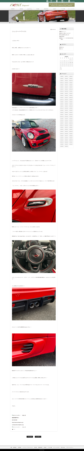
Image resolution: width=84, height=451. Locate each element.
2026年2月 (61, 80)
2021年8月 (61, 118)
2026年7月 (66, 76)
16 (72, 62)
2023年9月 (70, 99)
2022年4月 (66, 112)
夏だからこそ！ (63, 31)
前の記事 (30, 436)
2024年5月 (61, 95)
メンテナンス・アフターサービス (27, 447)
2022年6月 (70, 110)
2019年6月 (70, 135)
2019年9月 (70, 133)
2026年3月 (70, 78)
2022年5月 (61, 112)
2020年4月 (66, 129)
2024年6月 (70, 93)
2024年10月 (66, 91)
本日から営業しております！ (66, 33)
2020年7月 (66, 127)
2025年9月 (70, 82)
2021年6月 (70, 118)
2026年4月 (66, 78)
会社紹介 (45, 447)
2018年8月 (61, 144)
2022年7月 (66, 110)
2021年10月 (66, 116)
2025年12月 (71, 80)
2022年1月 (66, 114)
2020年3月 (70, 129)
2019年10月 (66, 133)
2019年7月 (66, 135)
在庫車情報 (14, 447)
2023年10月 (66, 99)
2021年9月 (70, 116)
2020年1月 (66, 131)
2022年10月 (66, 108)
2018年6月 (70, 144)
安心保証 (35, 447)
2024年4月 (66, 95)
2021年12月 (71, 114)
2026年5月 (61, 78)
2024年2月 (61, 97)
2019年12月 (71, 131)
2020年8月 (61, 127)
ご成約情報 (19, 447)
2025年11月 (62, 82)
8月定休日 (62, 36)
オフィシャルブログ (56, 447)
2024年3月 (70, 95)
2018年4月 (66, 146)
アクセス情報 (50, 447)
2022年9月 (70, 108)
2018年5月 (61, 146)
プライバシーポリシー (69, 447)
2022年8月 (61, 110)
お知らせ (62, 47)
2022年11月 (62, 108)
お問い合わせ (63, 447)
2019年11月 (62, 133)
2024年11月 (62, 91)
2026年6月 (70, 76)
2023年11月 (62, 99)
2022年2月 (61, 114)
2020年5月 (61, 129)
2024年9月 (70, 91)
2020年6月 (70, 127)
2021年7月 (66, 118)
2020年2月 (61, 131)
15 (70, 62)
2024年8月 (61, 93)
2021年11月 (62, 116)
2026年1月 (66, 80)
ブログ (12, 22)
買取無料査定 (40, 447)
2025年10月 (66, 82)
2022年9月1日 (54, 29)
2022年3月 (70, 112)
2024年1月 (66, 97)
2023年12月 (71, 97)
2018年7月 (66, 144)
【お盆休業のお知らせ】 (65, 34)
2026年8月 (61, 76)
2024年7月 (66, 93)
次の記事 (37, 436)
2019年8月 (61, 135)
